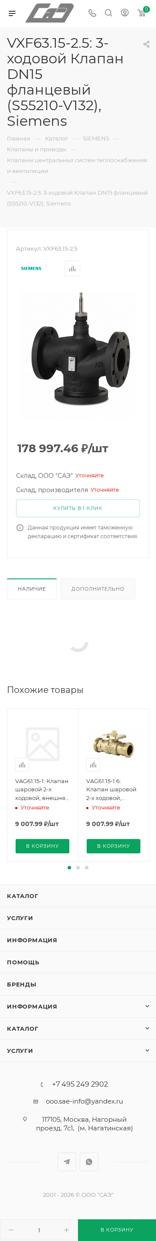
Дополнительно (98, 589)
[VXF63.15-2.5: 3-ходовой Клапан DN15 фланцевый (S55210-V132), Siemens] (78, 354)
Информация (32, 940)
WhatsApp (89, 1162)
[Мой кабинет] (125, 14)
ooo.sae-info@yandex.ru (84, 1101)
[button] (69, 868)
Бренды (21, 984)
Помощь (23, 962)
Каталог (23, 895)
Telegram (67, 1162)
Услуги (20, 917)
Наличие (32, 589)
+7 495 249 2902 (80, 1084)
